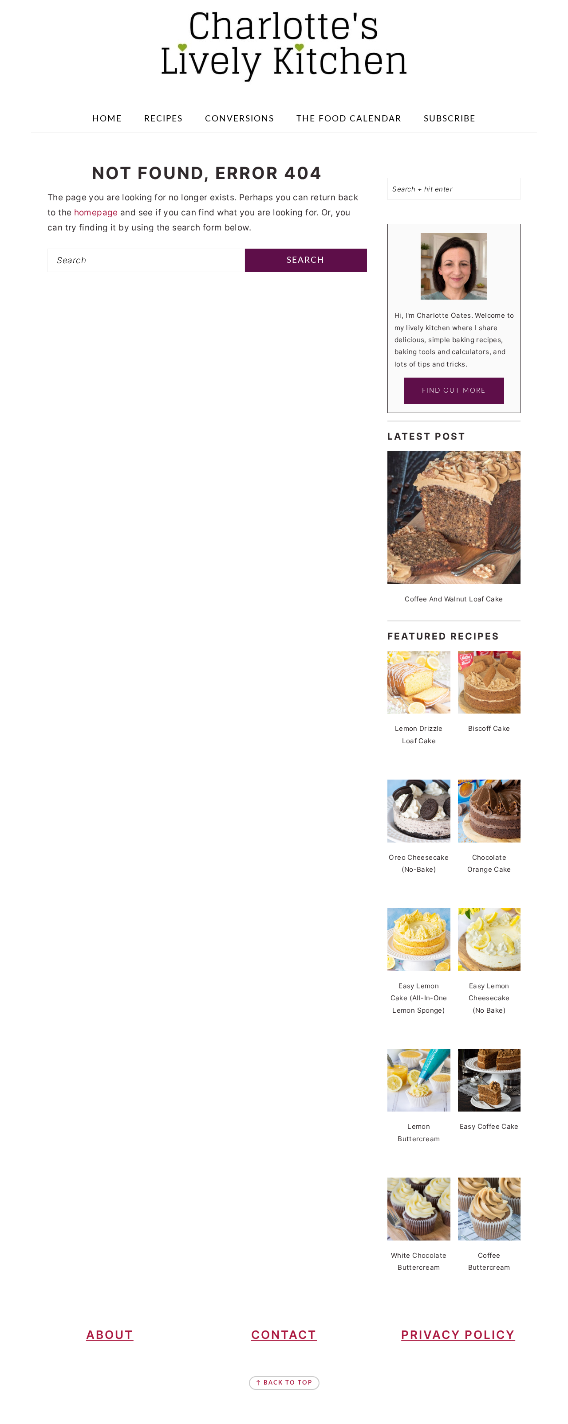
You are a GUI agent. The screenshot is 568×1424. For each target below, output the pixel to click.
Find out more (454, 390)
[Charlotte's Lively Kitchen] (284, 86)
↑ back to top (284, 1383)
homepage (96, 212)
